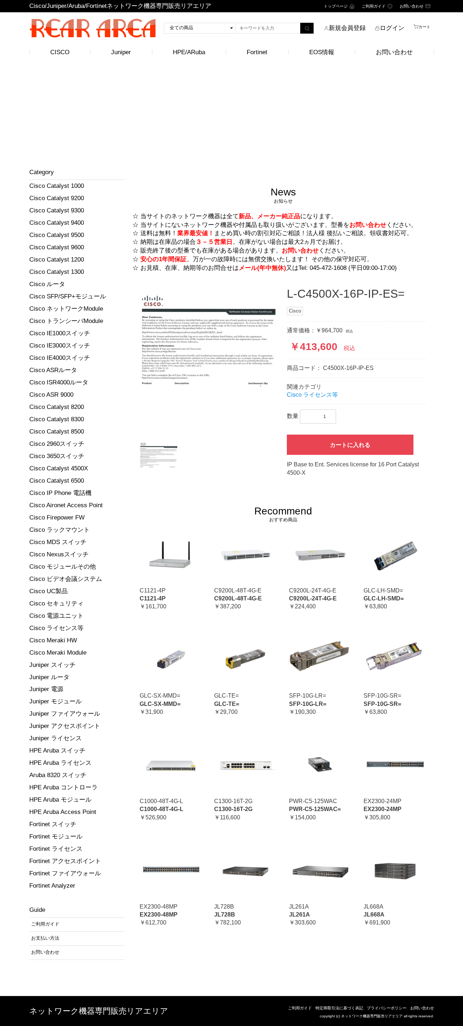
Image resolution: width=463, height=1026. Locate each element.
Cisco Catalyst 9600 (56, 247)
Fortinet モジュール (55, 836)
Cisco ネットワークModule (66, 308)
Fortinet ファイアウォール (65, 873)
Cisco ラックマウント (59, 529)
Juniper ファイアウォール (64, 713)
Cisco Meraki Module (57, 652)
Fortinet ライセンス (55, 848)
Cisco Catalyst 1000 (56, 185)
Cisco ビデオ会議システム (65, 578)
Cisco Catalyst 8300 (56, 419)
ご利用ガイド (300, 1008)
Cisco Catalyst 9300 (56, 210)
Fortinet (257, 52)
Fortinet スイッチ (52, 824)
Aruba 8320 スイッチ (57, 775)
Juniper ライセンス (55, 738)
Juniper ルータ (49, 677)
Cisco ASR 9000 (51, 394)
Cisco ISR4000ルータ (58, 382)
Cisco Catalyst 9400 (56, 222)
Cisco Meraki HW (53, 640)
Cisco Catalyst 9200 (56, 198)
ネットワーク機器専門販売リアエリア (98, 1011)
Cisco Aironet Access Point (66, 505)
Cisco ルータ (47, 284)
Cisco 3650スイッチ (56, 456)
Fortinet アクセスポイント (65, 861)
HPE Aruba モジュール (60, 799)
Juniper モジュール (55, 701)
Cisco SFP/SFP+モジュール (67, 296)
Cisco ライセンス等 (56, 628)
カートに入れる (350, 445)
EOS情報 (321, 52)
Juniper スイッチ (52, 664)
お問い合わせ (394, 52)
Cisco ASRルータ (53, 370)
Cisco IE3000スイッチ (59, 345)
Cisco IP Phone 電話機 (60, 493)
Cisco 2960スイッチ (56, 443)
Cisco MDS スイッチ (57, 542)
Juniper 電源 (46, 689)
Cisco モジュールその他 (62, 566)
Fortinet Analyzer (52, 885)
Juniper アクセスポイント (64, 726)
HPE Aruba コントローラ (63, 787)
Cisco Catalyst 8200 (56, 407)
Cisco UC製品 (48, 591)
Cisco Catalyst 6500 (56, 480)
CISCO (59, 52)
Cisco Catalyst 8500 (56, 431)
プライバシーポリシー (387, 1008)
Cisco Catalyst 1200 (56, 259)
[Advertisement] (231, 114)
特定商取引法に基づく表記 (339, 1008)
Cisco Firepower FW (57, 517)
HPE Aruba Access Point (62, 812)
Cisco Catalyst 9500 (56, 235)
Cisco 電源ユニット (56, 615)
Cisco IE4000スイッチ (59, 357)
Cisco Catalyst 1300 (56, 271)
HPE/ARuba (189, 52)
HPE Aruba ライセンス (60, 762)
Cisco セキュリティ (56, 603)
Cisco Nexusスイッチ (59, 554)
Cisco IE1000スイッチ (59, 333)
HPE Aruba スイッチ (57, 750)
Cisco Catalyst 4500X (58, 468)
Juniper (121, 52)
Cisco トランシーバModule (66, 321)
